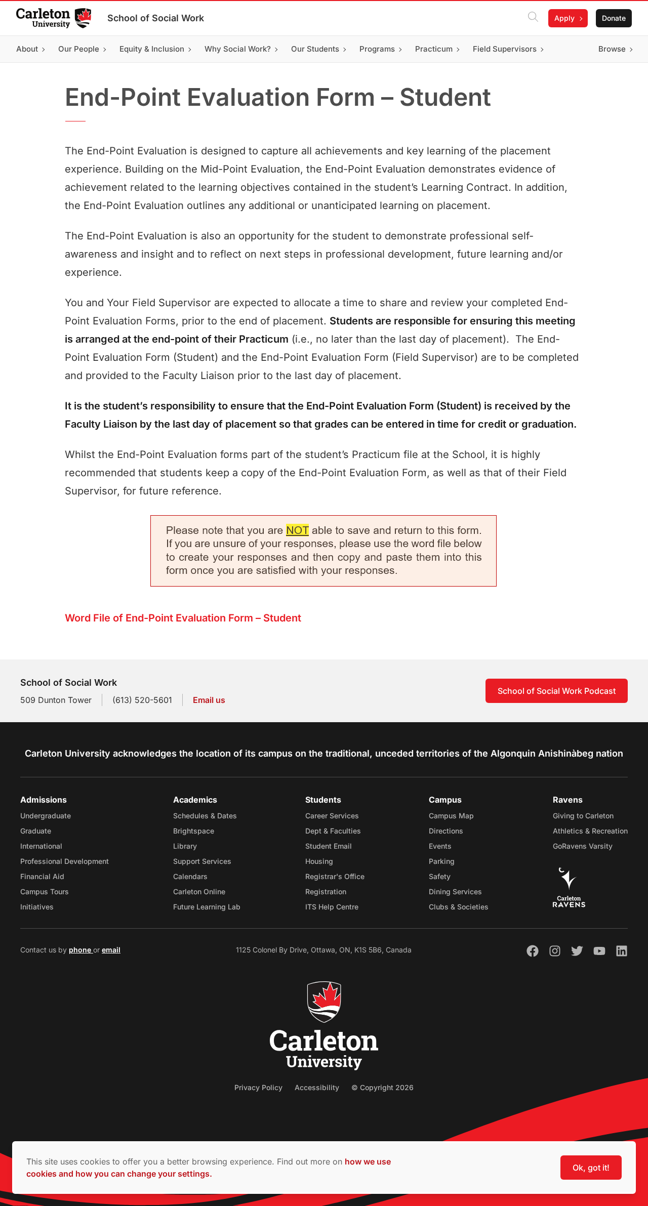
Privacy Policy (258, 1087)
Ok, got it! (591, 1167)
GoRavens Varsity (583, 846)
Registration (325, 891)
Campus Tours (44, 891)
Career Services (332, 815)
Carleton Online (199, 891)
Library (185, 846)
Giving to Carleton (583, 815)
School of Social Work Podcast (557, 691)
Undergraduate (45, 815)
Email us (209, 700)
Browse (612, 49)
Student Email (328, 846)
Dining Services (455, 891)
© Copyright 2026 (382, 1087)
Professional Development (64, 861)
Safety (440, 876)
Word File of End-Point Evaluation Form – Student (183, 618)
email (111, 949)
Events (440, 846)
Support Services (202, 861)
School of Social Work (155, 18)
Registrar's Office (334, 876)
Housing (319, 861)
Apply (564, 18)
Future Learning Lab (206, 906)
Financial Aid (42, 876)
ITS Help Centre (331, 906)
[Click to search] (533, 18)
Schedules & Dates (205, 815)
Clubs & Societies (459, 906)
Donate (614, 18)
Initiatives (37, 906)
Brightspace (193, 830)
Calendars (190, 876)
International (41, 846)
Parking (442, 861)
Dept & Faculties (333, 830)
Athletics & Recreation (590, 830)
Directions (446, 830)
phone (81, 949)
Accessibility (317, 1087)
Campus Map (451, 815)
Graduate (35, 830)
